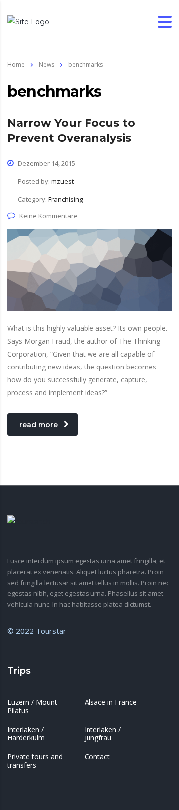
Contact (97, 756)
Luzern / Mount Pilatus (32, 706)
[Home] (28, 21)
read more (38, 424)
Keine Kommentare (48, 215)
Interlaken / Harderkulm (26, 733)
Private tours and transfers (35, 761)
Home (16, 64)
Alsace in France (111, 702)
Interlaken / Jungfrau (103, 733)
